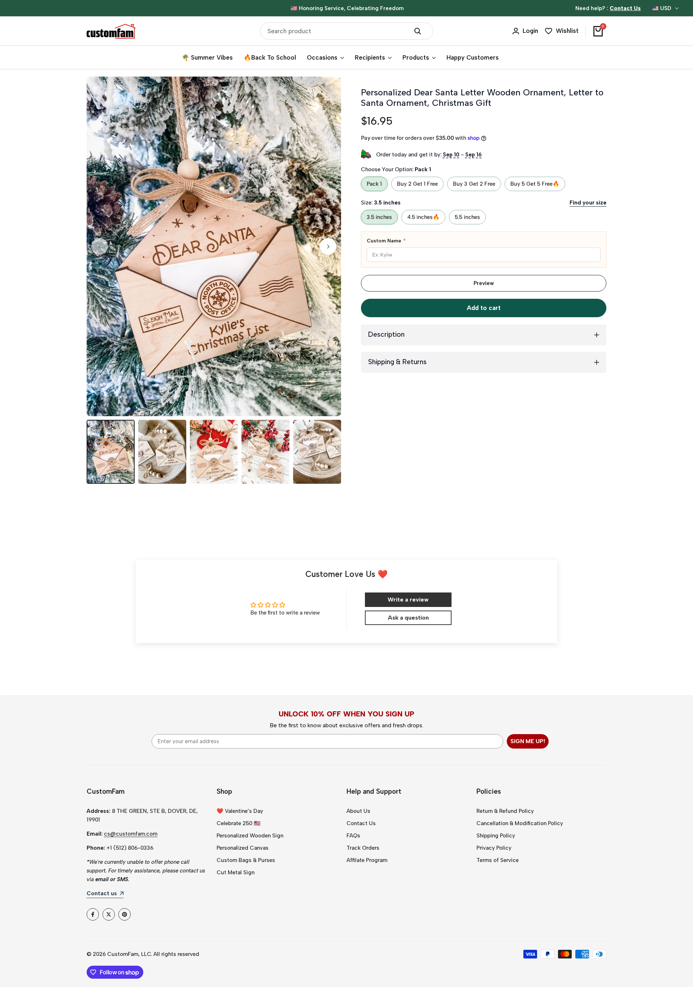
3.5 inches (379, 217)
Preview (484, 283)
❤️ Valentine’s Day (240, 811)
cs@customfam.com (130, 834)
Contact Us (361, 823)
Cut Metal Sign (235, 872)
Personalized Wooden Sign (250, 835)
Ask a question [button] (408, 617)
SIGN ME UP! (527, 741)
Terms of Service (497, 860)
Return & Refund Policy (505, 811)
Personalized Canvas (243, 848)
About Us (358, 811)
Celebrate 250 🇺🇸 (239, 823)
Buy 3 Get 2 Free (474, 184)
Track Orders (362, 848)
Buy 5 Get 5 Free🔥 (534, 184)
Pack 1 (374, 184)
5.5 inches (467, 217)
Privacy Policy (493, 848)
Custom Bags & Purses (246, 860)
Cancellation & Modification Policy (519, 823)
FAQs (353, 835)
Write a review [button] (408, 599)
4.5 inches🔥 (423, 217)
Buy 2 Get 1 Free (417, 184)
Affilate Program (366, 860)
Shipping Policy (495, 835)
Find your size (588, 202)
